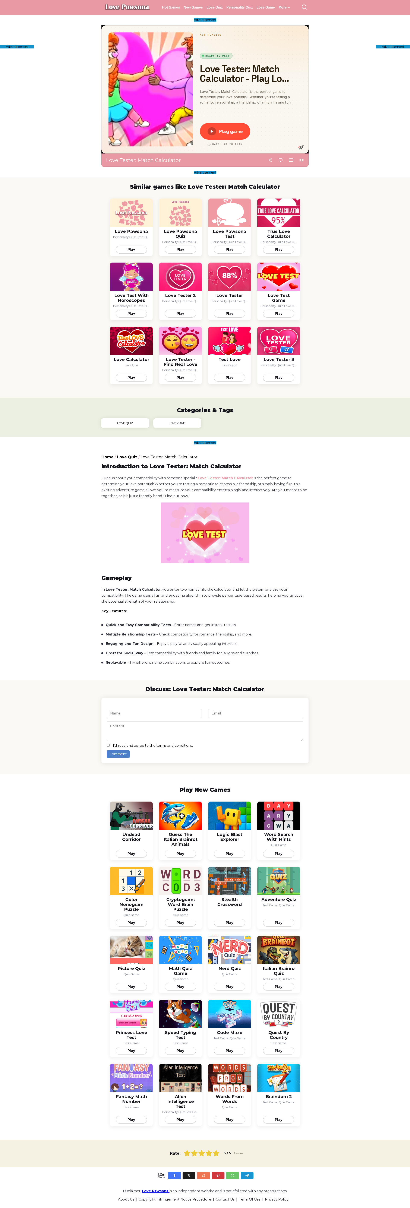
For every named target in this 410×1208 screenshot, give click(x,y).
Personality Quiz (239, 7)
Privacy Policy (276, 1199)
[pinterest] (218, 1175)
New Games (193, 7)
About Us (126, 1199)
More (282, 7)
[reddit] (203, 1175)
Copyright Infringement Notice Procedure (175, 1199)
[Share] (270, 160)
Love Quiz (214, 7)
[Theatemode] (291, 160)
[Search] (304, 7)
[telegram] (247, 1175)
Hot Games (171, 7)
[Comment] (280, 160)
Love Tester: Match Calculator (225, 478)
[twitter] (189, 1175)
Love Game (265, 7)
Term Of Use (250, 1199)
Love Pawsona (156, 1191)
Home (107, 457)
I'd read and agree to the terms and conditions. (153, 745)
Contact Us (225, 1199)
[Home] (127, 11)
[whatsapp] (232, 1175)
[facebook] (174, 1175)
